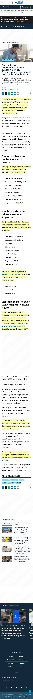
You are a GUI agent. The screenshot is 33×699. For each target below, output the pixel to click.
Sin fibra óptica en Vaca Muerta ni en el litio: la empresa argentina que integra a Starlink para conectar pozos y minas (21, 531)
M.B (32, 638)
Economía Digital (22, 656)
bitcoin (5, 480)
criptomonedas (8, 483)
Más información (18, 21)
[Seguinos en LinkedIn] (16, 688)
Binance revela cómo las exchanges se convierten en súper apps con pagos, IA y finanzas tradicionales (22, 559)
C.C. (5, 87)
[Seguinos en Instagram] (6, 688)
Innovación (10, 663)
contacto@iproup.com (8, 680)
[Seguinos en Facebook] (11, 688)
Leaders (10, 666)
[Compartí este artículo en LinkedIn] (12, 93)
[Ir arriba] (30, 691)
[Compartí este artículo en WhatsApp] (9, 93)
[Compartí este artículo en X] (6, 93)
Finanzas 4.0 (10, 659)
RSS (16, 672)
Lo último (10, 656)
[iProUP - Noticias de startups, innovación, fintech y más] (16, 2)
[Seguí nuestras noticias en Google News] (30, 93)
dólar (18, 483)
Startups (22, 663)
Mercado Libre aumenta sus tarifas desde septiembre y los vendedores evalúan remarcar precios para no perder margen (22, 540)
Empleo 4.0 (22, 659)
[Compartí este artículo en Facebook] (3, 93)
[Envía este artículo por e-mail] (18, 93)
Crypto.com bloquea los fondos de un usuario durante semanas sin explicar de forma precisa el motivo (13, 633)
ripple (21, 480)
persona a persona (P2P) (11, 423)
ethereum (13, 480)
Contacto (22, 666)
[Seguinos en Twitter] (21, 688)
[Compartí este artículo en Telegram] (15, 93)
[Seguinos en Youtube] (26, 688)
